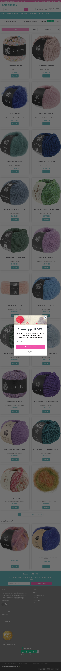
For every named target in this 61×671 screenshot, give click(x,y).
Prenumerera (30, 347)
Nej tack (30, 352)
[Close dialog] (45, 317)
